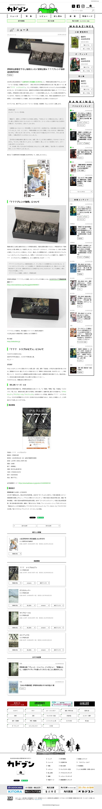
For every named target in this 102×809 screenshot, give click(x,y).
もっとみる (81, 191)
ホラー (86, 122)
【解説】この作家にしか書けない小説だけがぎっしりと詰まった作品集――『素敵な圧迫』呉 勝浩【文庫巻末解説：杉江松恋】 (84, 136)
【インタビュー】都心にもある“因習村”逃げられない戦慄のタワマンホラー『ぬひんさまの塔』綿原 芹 (84, 116)
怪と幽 (86, 721)
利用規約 (80, 766)
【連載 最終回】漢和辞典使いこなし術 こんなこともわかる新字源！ (84, 166)
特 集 (29, 16)
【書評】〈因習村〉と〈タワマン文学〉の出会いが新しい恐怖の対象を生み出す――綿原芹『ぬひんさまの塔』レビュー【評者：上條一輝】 (84, 353)
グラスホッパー (25, 590)
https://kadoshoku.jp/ (13, 341)
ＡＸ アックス (29, 394)
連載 (49, 776)
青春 (15, 715)
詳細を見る (15, 553)
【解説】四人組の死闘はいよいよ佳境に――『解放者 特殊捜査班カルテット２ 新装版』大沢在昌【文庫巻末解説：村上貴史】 (84, 231)
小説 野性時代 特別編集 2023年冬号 (32, 539)
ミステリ (22, 688)
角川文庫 (63, 766)
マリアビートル (18, 394)
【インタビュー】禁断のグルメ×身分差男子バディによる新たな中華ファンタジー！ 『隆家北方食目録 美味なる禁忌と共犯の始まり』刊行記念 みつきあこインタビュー (84, 334)
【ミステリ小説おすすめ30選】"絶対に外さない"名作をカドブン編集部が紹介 (84, 152)
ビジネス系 (69, 721)
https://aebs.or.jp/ (38, 799)
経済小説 (87, 710)
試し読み (58, 16)
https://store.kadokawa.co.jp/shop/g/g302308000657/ (23, 285)
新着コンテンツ (82, 759)
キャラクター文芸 (82, 342)
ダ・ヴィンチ (81, 125)
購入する (87, 45)
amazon (29, 583)
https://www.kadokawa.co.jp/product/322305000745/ (35, 483)
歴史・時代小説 (69, 710)
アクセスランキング (66, 773)
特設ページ (87, 16)
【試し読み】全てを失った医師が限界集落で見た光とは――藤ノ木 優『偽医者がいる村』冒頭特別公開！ (84, 267)
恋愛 (33, 715)
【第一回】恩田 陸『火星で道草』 (84, 368)
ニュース (14, 16)
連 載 (73, 16)
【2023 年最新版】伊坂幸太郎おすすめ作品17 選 (37, 685)
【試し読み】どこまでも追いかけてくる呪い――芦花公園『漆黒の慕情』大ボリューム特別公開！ (84, 316)
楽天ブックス (43, 583)
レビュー (44, 16)
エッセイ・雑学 (87, 715)
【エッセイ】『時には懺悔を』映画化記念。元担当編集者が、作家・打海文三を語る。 (84, 180)
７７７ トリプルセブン (18, 87)
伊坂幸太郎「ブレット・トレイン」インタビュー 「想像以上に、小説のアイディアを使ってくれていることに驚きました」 (42, 668)
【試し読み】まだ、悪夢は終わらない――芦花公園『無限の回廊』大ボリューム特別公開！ (84, 283)
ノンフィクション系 (51, 721)
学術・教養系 (81, 170)
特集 (49, 766)
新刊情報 (63, 759)
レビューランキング (66, 776)
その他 (51, 726)
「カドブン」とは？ (84, 762)
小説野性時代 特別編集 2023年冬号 (32, 82)
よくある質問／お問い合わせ (86, 769)
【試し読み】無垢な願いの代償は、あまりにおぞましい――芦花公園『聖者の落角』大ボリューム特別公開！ (84, 300)
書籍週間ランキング (66, 780)
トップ (50, 759)
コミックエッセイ (33, 726)
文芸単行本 (63, 762)
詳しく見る (86, 49)
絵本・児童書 (15, 721)
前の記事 (25, 526)
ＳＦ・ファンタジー (51, 710)
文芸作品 (10, 75)
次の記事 (49, 526)
